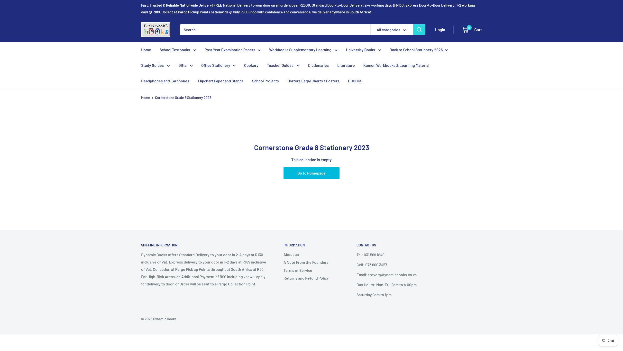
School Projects (265, 80)
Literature (346, 65)
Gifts (182, 65)
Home (146, 49)
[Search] (419, 29)
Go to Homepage (311, 173)
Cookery (251, 65)
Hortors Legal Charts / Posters (313, 80)
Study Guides (153, 65)
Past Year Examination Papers (230, 49)
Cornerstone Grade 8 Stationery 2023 (183, 98)
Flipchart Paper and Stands (221, 80)
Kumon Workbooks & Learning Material (396, 65)
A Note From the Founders (306, 262)
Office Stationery (215, 65)
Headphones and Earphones (165, 80)
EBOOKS (355, 80)
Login (440, 29)
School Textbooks (175, 49)
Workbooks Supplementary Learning (300, 49)
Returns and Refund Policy (306, 278)
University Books (361, 49)
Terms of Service (298, 270)
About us (291, 254)
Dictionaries (318, 65)
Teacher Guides (280, 65)
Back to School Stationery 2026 (416, 49)
